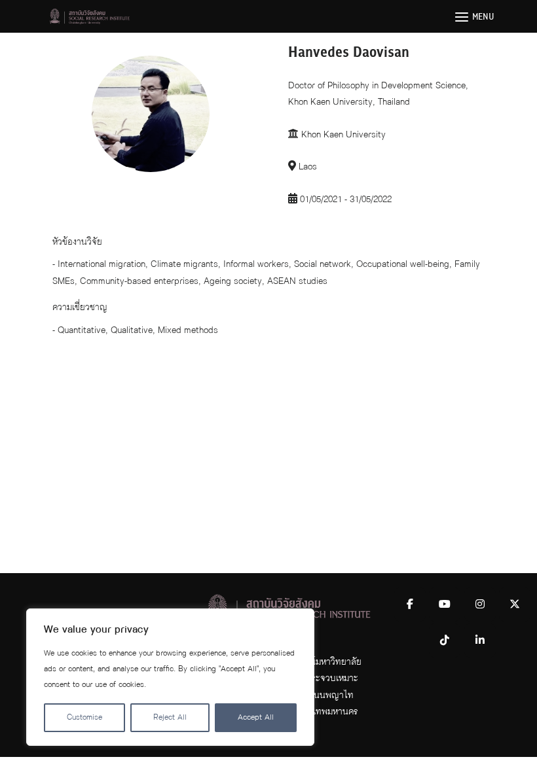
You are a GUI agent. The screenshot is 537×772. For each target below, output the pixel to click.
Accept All (256, 717)
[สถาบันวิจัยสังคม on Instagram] (480, 605)
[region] (170, 677)
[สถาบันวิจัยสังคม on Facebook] (410, 605)
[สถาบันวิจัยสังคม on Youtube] (444, 605)
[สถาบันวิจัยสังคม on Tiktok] (444, 640)
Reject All (170, 717)
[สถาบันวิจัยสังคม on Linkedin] (480, 640)
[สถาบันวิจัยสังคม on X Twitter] (514, 605)
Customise (84, 717)
